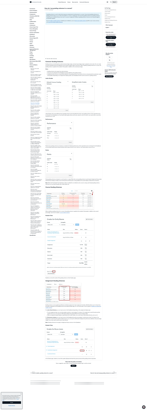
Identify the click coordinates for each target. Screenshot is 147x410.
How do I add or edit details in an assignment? (83, 383)
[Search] (111, 2)
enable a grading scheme (55, 20)
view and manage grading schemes (55, 22)
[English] (35, 2)
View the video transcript (51, 58)
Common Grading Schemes (110, 9)
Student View (107, 18)
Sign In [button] (73, 365)
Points (106, 15)
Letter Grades (107, 11)
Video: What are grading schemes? (81, 381)
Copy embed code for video (111, 44)
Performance (107, 13)
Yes (109, 57)
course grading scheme (65, 212)
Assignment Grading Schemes (111, 20)
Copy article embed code (111, 37)
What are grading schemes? (36, 381)
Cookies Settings (11, 405)
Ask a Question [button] (109, 76)
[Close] (21, 394)
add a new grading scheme (80, 20)
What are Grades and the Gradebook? (38, 385)
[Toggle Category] (29, 8)
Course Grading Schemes (110, 16)
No (109, 60)
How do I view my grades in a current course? (39, 383)
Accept (11, 402)
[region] (11, 400)
